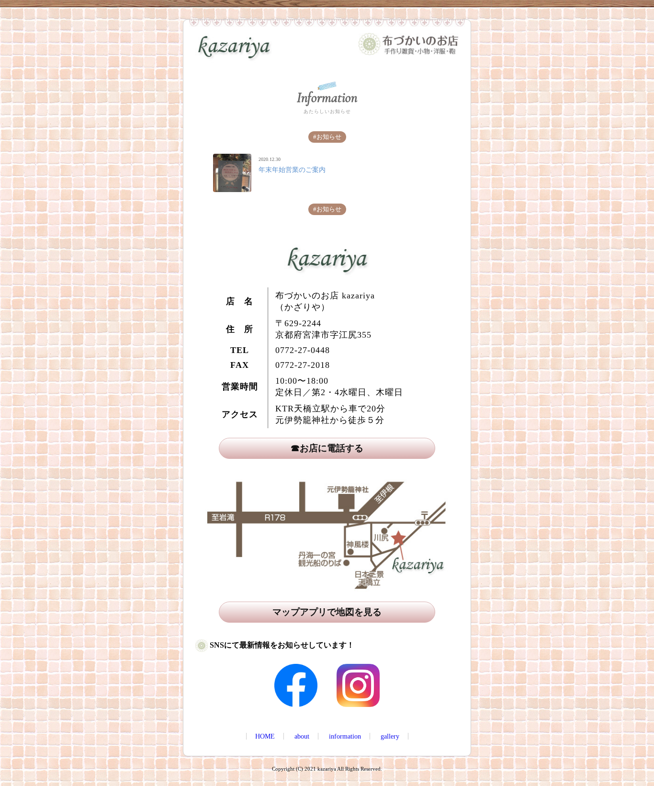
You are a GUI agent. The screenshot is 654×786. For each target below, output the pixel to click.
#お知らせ (327, 137)
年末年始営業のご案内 (292, 169)
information (345, 736)
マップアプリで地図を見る (327, 612)
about (301, 736)
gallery (390, 736)
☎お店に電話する (327, 448)
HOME (265, 736)
